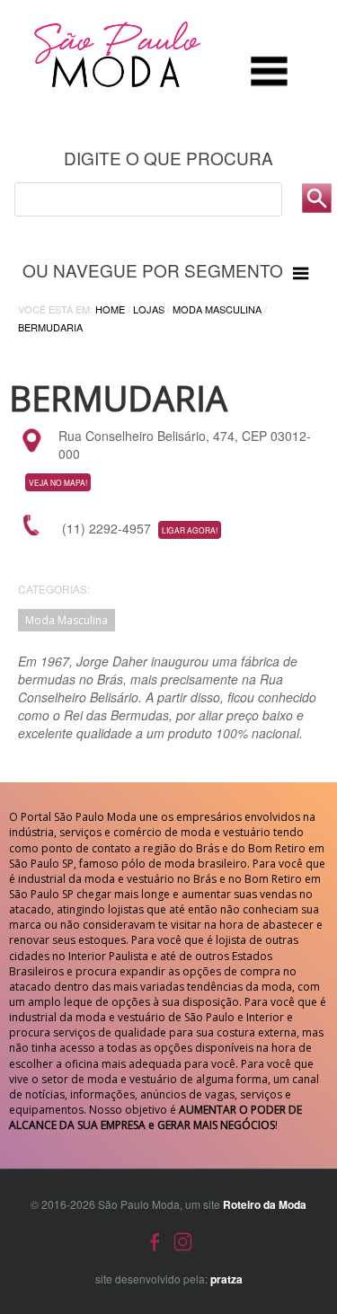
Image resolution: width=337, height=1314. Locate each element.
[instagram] (183, 1240)
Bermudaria (50, 327)
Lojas (148, 309)
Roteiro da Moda (264, 1204)
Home (110, 309)
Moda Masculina (217, 309)
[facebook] (155, 1240)
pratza (226, 1279)
